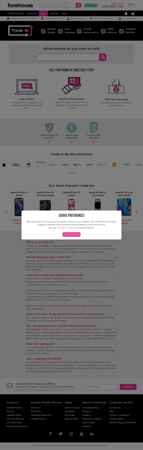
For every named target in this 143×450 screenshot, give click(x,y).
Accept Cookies (71, 234)
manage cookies (65, 227)
